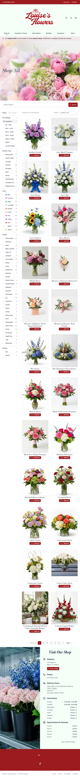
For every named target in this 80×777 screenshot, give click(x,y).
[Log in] (71, 18)
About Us (67, 2)
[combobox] (68, 112)
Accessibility (67, 774)
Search (74, 105)
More (73, 33)
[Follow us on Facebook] (40, 763)
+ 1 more (54, 688)
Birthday (49, 33)
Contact (74, 2)
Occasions (60, 33)
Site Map (75, 774)
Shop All (6, 33)
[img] (76, 707)
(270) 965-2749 (9, 2)
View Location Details (68, 742)
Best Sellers (36, 33)
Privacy (60, 774)
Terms (54, 774)
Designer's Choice (21, 33)
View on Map (54, 668)
